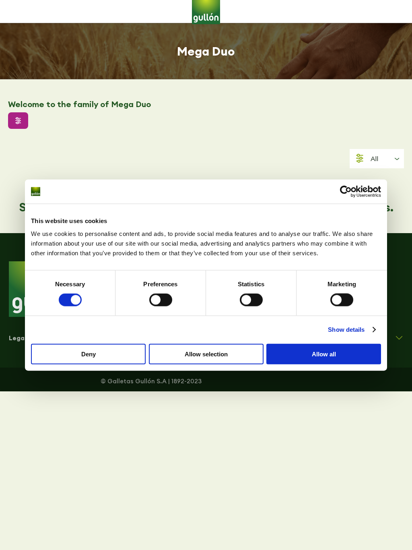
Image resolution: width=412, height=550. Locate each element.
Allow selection (206, 353)
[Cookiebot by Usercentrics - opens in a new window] (346, 192)
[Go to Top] (400, 538)
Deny (88, 353)
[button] (18, 120)
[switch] (160, 300)
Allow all (324, 353)
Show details (346, 329)
